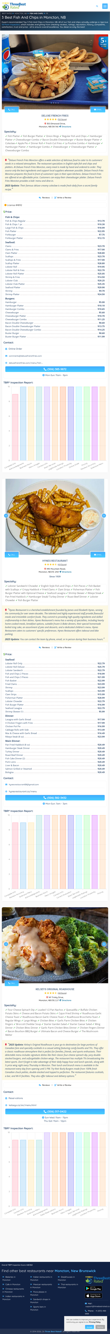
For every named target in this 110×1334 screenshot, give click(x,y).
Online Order (15, 348)
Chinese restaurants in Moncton (13, 1290)
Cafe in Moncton (12, 1284)
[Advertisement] (55, 1242)
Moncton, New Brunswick (75, 1271)
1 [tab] (51, 976)
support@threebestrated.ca (98, 1306)
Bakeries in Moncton (8, 1278)
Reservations (16, 1098)
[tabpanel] (55, 72)
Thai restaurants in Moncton (68, 1286)
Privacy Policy (94, 1322)
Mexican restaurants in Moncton (41, 1286)
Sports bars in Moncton (38, 1308)
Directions (66, 126)
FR (47, 13)
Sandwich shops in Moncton (40, 1301)
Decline (100, 1327)
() (62, 119)
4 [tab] (58, 976)
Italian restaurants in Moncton (41, 1278)
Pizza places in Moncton (38, 1293)
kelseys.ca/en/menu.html (22, 1105)
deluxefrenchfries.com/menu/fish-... (26, 363)
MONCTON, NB (21, 13)
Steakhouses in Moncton (66, 1278)
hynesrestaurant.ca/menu (23, 791)
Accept (89, 1327)
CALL (12, 109)
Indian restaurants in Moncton (13, 1298)
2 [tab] (53, 976)
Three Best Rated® (53, 1331)
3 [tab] (55, 976)
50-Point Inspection (11, 24)
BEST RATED (7, 13)
